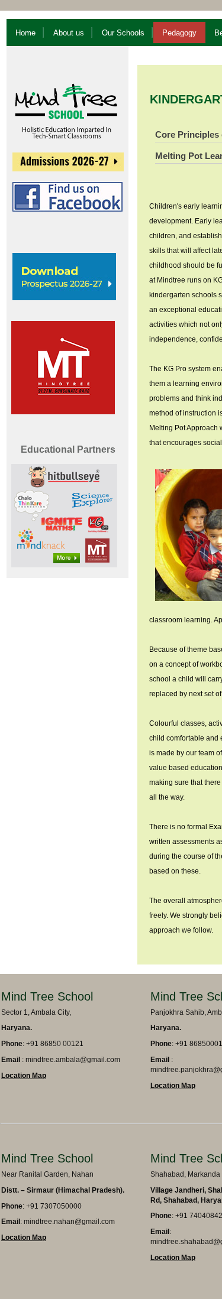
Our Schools (123, 32)
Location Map (23, 1075)
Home (25, 32)
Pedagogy (179, 32)
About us (68, 32)
